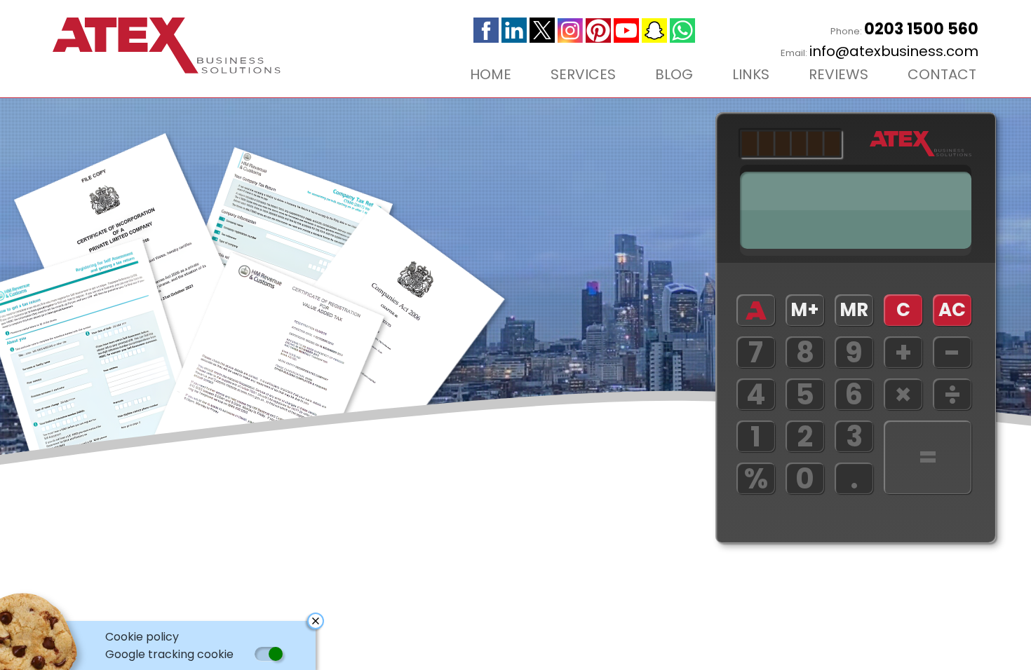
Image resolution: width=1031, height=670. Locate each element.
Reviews (838, 74)
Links (750, 74)
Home (490, 74)
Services (583, 74)
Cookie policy (142, 637)
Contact (942, 74)
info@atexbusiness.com (893, 51)
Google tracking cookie (169, 654)
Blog (674, 74)
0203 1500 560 (921, 29)
